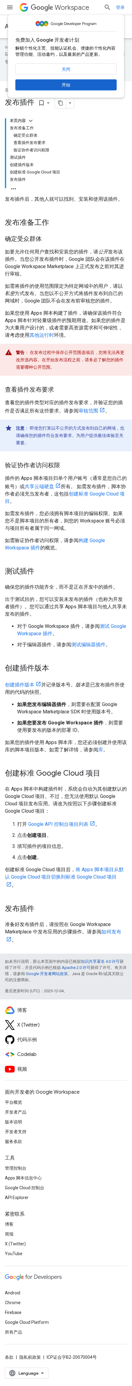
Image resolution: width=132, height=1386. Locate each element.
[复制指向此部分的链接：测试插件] (40, 571)
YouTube (13, 1253)
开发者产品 (15, 1112)
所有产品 (13, 1332)
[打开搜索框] (107, 7)
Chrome (13, 1302)
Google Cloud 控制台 (24, 1187)
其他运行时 (41, 335)
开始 (66, 85)
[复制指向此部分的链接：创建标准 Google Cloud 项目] (106, 773)
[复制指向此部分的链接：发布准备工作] (55, 223)
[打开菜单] (10, 7)
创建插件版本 (19, 685)
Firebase (13, 1312)
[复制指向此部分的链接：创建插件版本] (55, 668)
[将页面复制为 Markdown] (60, 103)
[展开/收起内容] (30, 120)
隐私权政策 (30, 1357)
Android (12, 1292)
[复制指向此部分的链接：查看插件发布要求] (60, 390)
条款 (9, 1357)
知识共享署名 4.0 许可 (100, 961)
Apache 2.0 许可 (76, 967)
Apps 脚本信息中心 (23, 1177)
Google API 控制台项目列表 (58, 824)
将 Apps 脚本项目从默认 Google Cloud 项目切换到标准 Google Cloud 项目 (64, 873)
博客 (9, 1224)
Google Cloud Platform (27, 1322)
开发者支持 (15, 1131)
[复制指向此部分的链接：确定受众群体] (48, 239)
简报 (9, 1234)
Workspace (72, 7)
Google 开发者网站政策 (47, 973)
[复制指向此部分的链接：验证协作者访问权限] (66, 465)
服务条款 (13, 1141)
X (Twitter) (15, 1243)
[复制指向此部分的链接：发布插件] (40, 909)
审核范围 (88, 411)
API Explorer (17, 1197)
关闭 (66, 69)
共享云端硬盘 (39, 486)
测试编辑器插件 (88, 644)
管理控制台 (15, 1168)
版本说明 (13, 1121)
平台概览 (13, 1102)
